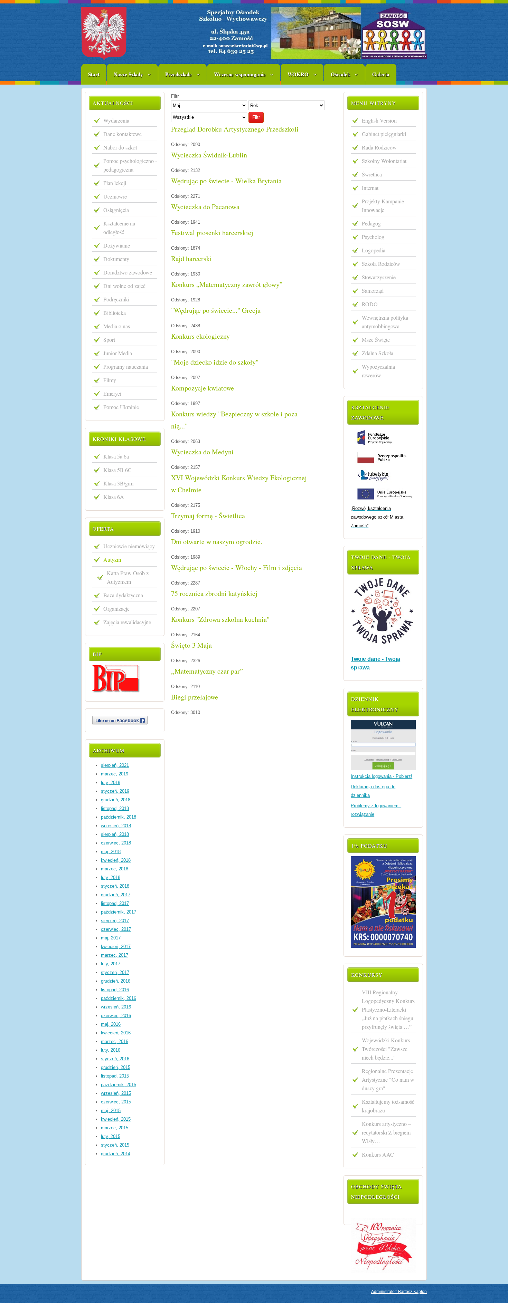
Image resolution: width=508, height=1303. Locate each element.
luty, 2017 (110, 963)
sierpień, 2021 (115, 765)
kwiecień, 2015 (116, 1119)
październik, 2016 (118, 998)
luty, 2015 (110, 1136)
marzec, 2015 (114, 1127)
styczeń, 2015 (115, 1145)
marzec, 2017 (114, 955)
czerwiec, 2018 (116, 843)
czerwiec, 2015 (116, 1101)
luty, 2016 (110, 1050)
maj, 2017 (111, 937)
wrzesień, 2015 (116, 1093)
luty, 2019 (110, 782)
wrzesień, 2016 (116, 1007)
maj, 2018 (111, 851)
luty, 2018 (110, 877)
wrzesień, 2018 (116, 825)
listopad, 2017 (115, 903)
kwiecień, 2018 (116, 860)
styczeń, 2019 (115, 791)
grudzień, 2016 (115, 981)
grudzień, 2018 (115, 799)
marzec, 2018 (114, 868)
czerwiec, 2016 (116, 1015)
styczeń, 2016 (115, 1058)
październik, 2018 (118, 817)
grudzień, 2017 (115, 894)
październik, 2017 (118, 912)
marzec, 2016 (114, 1041)
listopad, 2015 (115, 1076)
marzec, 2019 (114, 773)
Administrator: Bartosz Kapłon (399, 1291)
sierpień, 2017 (115, 920)
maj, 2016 (111, 1024)
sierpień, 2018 (115, 834)
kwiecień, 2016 (116, 1032)
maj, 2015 (111, 1110)
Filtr (256, 117)
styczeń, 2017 (115, 972)
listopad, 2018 (115, 808)
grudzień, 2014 (115, 1153)
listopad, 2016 (115, 989)
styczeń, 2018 (115, 886)
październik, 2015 (118, 1084)
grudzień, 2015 (115, 1067)
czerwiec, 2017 (116, 929)
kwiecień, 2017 (116, 946)
